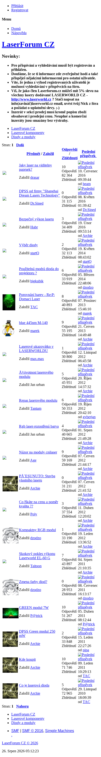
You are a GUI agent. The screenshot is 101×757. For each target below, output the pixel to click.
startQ (34, 253)
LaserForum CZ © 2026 (20, 743)
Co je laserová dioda (34, 685)
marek (87, 313)
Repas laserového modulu (38, 400)
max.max (37, 359)
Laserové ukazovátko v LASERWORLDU (36, 348)
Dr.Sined (36, 203)
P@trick (36, 616)
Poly (33, 514)
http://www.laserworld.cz (31, 99)
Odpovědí (69, 149)
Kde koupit (27, 659)
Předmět (33, 154)
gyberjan (89, 417)
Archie (87, 236)
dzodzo (88, 287)
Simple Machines (59, 731)
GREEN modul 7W (34, 608)
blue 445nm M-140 (33, 323)
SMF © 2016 (32, 731)
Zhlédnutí (70, 158)
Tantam (35, 408)
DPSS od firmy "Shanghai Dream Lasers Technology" (39, 193)
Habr (34, 227)
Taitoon (36, 566)
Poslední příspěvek (88, 154)
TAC (34, 307)
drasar (34, 177)
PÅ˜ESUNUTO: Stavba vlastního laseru (37, 478)
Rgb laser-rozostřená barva (39, 426)
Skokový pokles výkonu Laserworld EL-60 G (37, 556)
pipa (86, 650)
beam (87, 184)
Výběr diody (28, 245)
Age (33, 460)
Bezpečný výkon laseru (36, 219)
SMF (15, 731)
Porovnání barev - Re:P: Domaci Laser (37, 297)
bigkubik (36, 281)
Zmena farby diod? (33, 582)
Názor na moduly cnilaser (38, 452)
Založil (48, 154)
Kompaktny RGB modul (37, 530)
